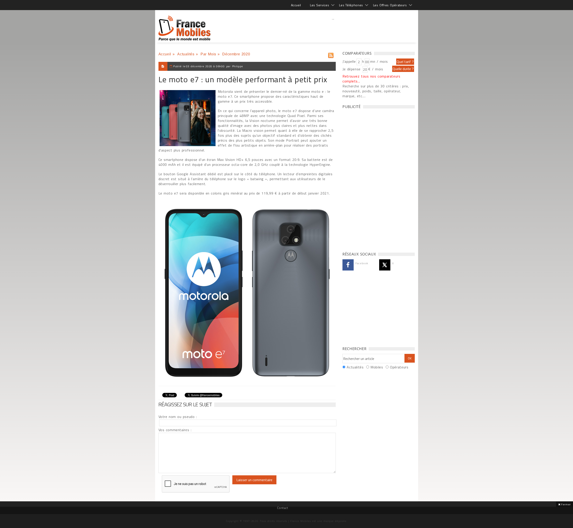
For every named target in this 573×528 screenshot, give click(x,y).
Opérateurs (399, 367)
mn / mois (379, 61)
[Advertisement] (333, 28)
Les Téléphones (351, 5)
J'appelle (349, 61)
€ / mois (375, 69)
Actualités (185, 54)
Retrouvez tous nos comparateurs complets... (371, 79)
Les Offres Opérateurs (390, 5)
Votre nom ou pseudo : (177, 416)
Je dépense (352, 69)
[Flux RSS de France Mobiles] (331, 54)
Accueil (296, 5)
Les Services (319, 5)
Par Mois (208, 54)
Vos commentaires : (175, 429)
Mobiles (376, 367)
